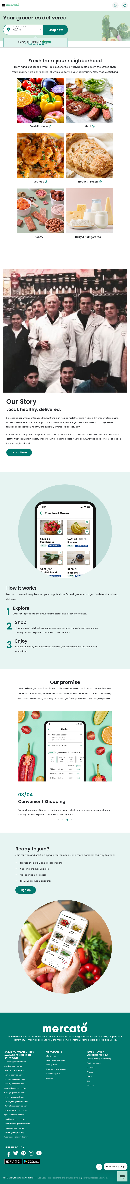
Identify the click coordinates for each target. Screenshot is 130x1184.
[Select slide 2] (63, 820)
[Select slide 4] (71, 820)
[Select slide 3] (67, 820)
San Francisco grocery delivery (17, 1123)
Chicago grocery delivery (14, 1092)
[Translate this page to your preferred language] (124, 5)
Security (90, 1085)
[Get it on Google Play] (31, 1161)
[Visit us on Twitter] (15, 1153)
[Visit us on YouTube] (39, 1153)
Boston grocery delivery (14, 1070)
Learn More (19, 452)
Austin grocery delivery (13, 1066)
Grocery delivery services (56, 1069)
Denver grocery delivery (14, 1097)
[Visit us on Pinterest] (23, 1153)
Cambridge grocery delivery (15, 1088)
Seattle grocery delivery (14, 1132)
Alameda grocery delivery (15, 1061)
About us (49, 1078)
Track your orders (94, 1063)
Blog (88, 1081)
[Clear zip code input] (40, 30)
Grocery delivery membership (99, 1059)
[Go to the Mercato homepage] (12, 5)
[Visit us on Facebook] (7, 1153)
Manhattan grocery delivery (15, 1106)
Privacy (90, 1072)
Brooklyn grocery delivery (14, 1079)
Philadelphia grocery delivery (16, 1110)
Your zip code (19, 26)
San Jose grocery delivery (15, 1128)
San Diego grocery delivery (15, 1119)
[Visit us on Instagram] (31, 1153)
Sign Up (25, 890)
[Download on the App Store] (13, 1161)
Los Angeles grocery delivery (16, 1101)
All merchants (51, 1056)
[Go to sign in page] (115, 5)
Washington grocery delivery (16, 1137)
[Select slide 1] (58, 820)
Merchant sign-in (53, 1073)
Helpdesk (90, 1067)
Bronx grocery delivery (13, 1075)
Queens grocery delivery (14, 1115)
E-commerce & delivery (55, 1060)
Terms (89, 1076)
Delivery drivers (52, 1065)
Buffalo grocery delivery (14, 1084)
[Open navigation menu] (3, 5)
